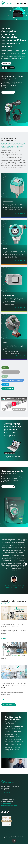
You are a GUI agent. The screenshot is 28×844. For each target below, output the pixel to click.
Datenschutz (13, 836)
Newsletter (20, 836)
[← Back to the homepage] (14, 782)
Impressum (5, 836)
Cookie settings (8, 837)
